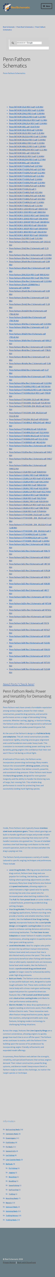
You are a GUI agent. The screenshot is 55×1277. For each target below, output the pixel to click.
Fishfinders (10, 1142)
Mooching (12, 1177)
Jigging (12, 1172)
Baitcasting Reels (13, 1129)
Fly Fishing (13, 1168)
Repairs (9, 1203)
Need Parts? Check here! (18, 684)
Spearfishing (14, 1185)
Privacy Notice (9, 1262)
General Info (11, 1151)
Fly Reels (9, 1147)
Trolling (12, 1194)
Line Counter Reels (13, 1159)
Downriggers (11, 1138)
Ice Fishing (10, 1155)
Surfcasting (13, 1190)
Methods (9, 1164)
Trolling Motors (12, 1215)
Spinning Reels (12, 1211)
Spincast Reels (12, 1207)
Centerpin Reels (12, 1134)
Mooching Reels (12, 1198)
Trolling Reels (11, 1220)
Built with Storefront (26, 1262)
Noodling (12, 1181)
